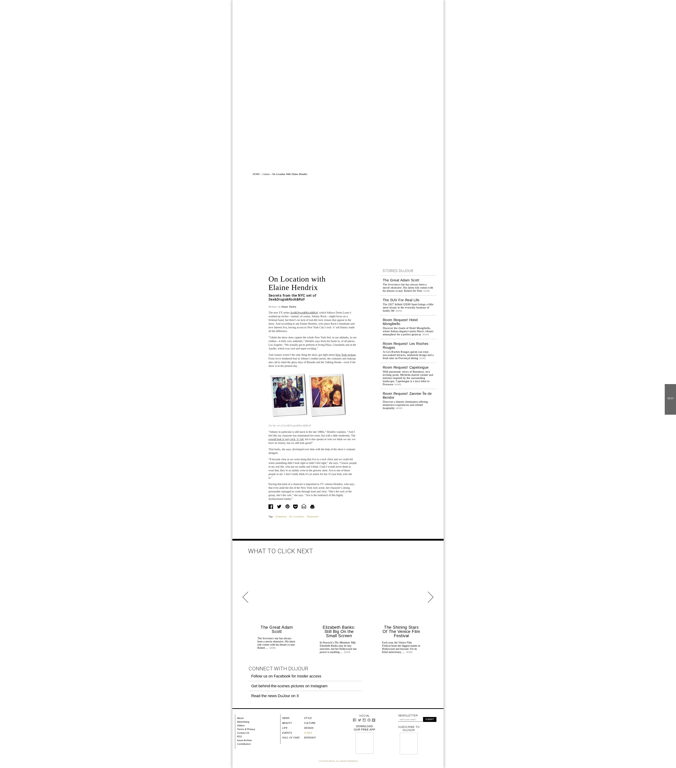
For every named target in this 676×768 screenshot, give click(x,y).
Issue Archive (244, 740)
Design (308, 727)
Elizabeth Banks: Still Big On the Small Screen (339, 631)
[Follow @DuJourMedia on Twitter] (359, 720)
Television (313, 516)
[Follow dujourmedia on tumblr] (373, 721)
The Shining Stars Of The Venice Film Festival (401, 631)
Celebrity (281, 516)
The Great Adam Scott (401, 280)
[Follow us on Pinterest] (368, 720)
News (285, 718)
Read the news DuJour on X (275, 696)
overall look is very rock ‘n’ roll (285, 439)
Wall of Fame (291, 737)
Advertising (243, 721)
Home (256, 174)
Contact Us (243, 732)
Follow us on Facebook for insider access (286, 676)
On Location (296, 516)
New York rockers (345, 354)
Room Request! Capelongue (406, 367)
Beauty (287, 723)
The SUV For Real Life (401, 300)
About (240, 718)
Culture (266, 174)
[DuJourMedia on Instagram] (364, 721)
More (426, 291)
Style (308, 718)
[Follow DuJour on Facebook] (354, 720)
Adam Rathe (288, 306)
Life (284, 727)
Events (287, 732)
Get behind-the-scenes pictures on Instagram (289, 686)
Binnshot (310, 737)
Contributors (244, 743)
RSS (239, 736)
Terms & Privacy (246, 729)
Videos (241, 725)
